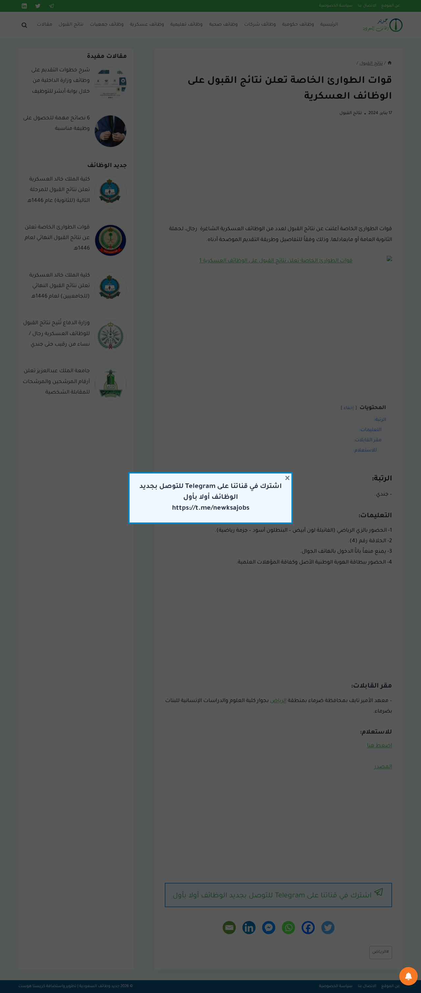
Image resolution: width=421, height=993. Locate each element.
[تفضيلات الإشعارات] (408, 976)
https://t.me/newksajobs (210, 508)
